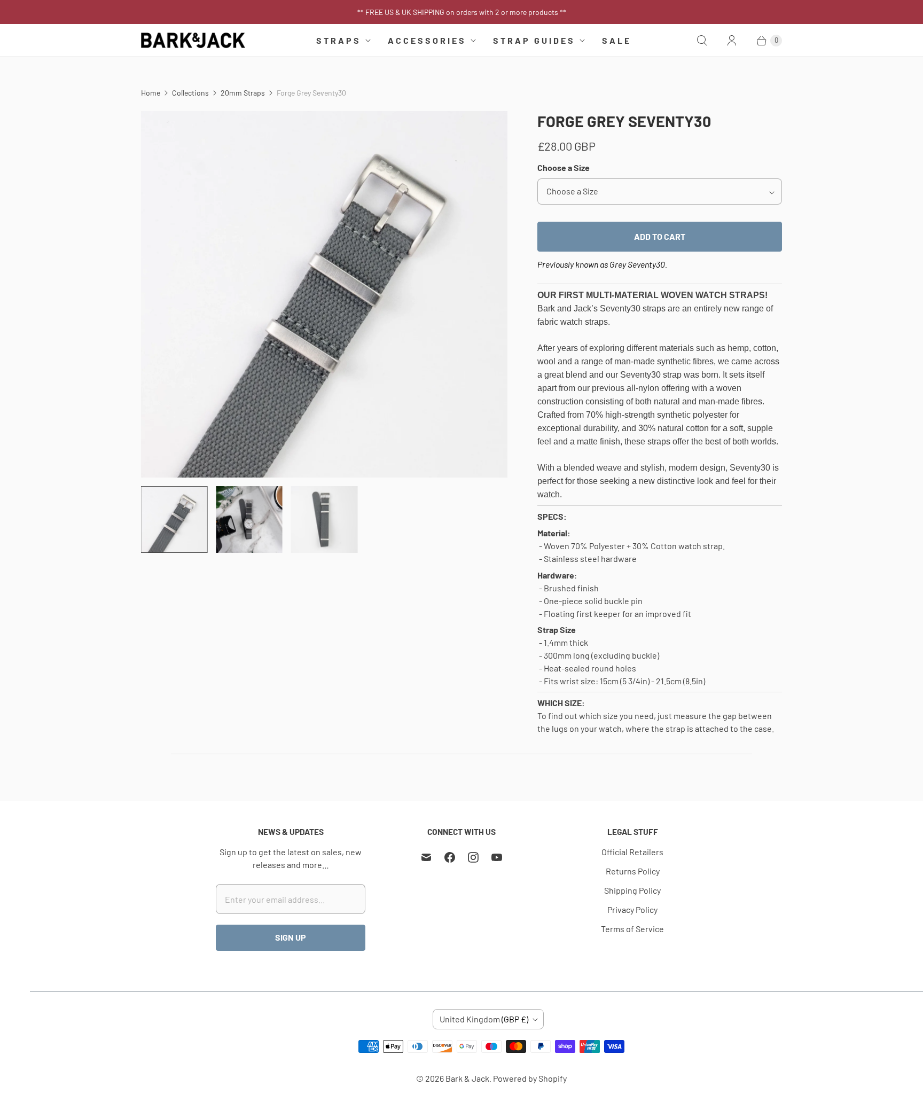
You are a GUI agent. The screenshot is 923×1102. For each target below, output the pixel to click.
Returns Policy (633, 871)
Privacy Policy (632, 909)
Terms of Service (632, 929)
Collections (190, 92)
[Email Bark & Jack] (426, 857)
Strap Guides (534, 40)
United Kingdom (484, 1019)
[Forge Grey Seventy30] (324, 294)
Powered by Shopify (530, 1078)
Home (150, 92)
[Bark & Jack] (193, 40)
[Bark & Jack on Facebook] (450, 857)
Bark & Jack (467, 1078)
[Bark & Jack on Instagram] (473, 857)
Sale (616, 40)
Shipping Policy (632, 890)
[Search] (702, 40)
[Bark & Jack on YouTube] (497, 857)
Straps (338, 40)
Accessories (427, 40)
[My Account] (732, 40)
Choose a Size (563, 167)
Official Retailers (632, 852)
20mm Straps (243, 92)
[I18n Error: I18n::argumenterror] (174, 519)
